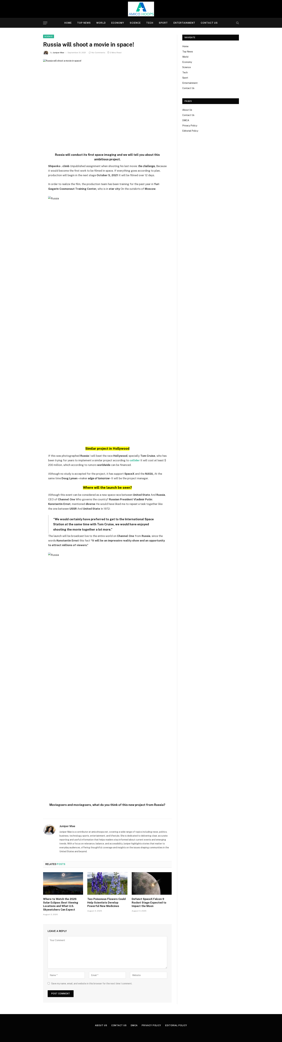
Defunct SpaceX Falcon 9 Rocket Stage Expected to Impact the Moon (149, 902)
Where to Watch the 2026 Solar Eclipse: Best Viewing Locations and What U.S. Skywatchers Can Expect (60, 904)
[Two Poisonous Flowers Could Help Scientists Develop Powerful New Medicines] (107, 883)
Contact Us (209, 23)
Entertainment (184, 23)
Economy (117, 23)
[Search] (237, 23)
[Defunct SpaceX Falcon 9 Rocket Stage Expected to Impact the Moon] (152, 883)
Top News (84, 23)
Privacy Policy (189, 125)
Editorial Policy (190, 130)
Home (68, 23)
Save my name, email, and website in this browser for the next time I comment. (91, 983)
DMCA (185, 120)
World (101, 23)
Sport (163, 23)
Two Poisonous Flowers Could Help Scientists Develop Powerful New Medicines (106, 902)
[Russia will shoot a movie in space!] (107, 101)
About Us (187, 110)
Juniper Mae (58, 52)
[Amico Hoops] (141, 9)
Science (135, 23)
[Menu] (45, 23)
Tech (149, 23)
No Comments (98, 52)
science (48, 36)
